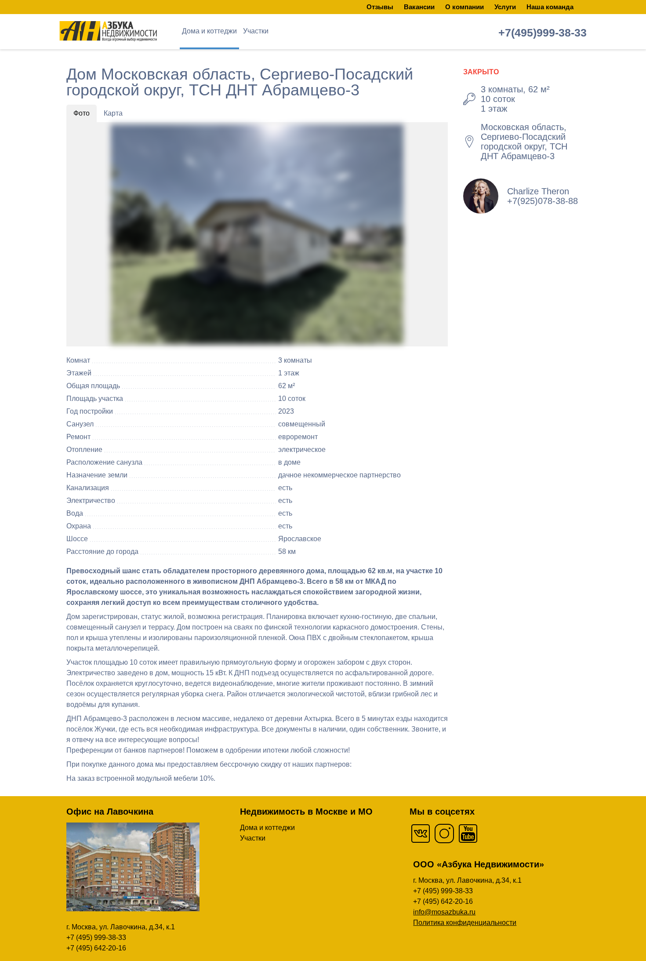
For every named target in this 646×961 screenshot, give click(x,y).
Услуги (505, 7)
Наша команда (549, 7)
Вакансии (419, 7)
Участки (256, 31)
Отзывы (380, 7)
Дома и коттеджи (209, 31)
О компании (464, 7)
